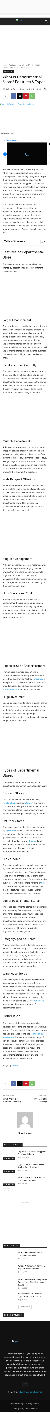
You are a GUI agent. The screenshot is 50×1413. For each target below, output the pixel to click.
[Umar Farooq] (4, 89)
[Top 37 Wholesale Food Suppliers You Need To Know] (9, 1155)
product (11, 830)
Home (5, 65)
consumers (38, 679)
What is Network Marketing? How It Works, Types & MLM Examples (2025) (32, 1282)
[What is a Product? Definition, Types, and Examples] (9, 1256)
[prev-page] (4, 1190)
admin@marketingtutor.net (30, 1392)
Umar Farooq (13, 89)
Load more (24, 1306)
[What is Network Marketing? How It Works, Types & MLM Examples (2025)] (9, 1283)
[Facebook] (13, 96)
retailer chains (10, 803)
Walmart (29, 803)
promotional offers (12, 689)
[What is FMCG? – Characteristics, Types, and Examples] (9, 1181)
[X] (20, 96)
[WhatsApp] (32, 96)
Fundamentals (14, 65)
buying (32, 841)
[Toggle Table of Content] (42, 242)
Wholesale (39, 1000)
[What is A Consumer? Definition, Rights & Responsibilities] (9, 1269)
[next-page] (8, 1190)
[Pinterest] (26, 96)
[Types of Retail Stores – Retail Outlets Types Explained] (9, 1168)
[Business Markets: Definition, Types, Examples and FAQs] (9, 1297)
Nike (43, 883)
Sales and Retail (27, 65)
